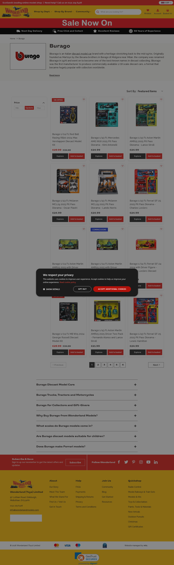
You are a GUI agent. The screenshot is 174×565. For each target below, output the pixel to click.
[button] (51, 289)
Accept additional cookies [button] (112, 289)
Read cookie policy (68, 282)
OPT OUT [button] (82, 289)
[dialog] (87, 282)
